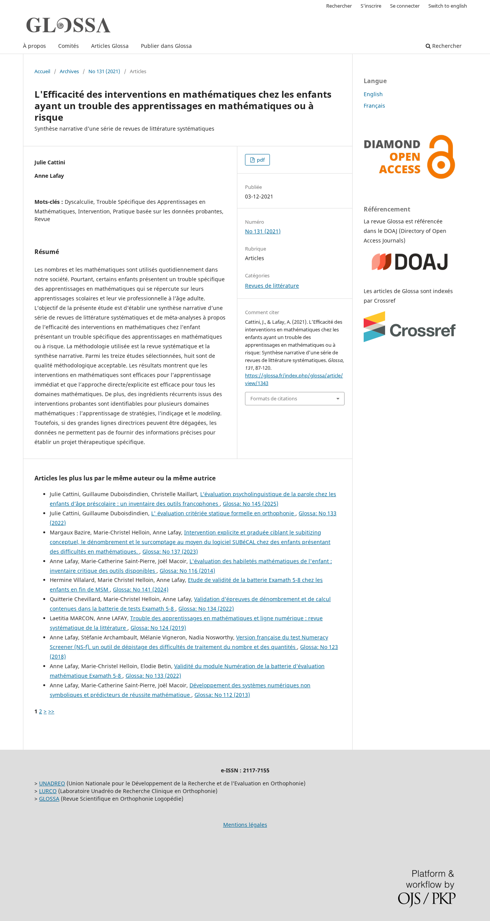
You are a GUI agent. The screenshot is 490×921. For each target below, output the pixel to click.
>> (51, 711)
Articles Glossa (110, 45)
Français (374, 105)
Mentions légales (245, 824)
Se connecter (405, 5)
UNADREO (52, 783)
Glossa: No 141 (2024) (140, 589)
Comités (68, 45)
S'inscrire (371, 5)
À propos (34, 45)
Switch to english (447, 5)
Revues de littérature (272, 285)
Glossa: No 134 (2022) (206, 608)
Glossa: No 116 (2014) (187, 570)
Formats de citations (273, 398)
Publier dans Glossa (166, 45)
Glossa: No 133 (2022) (153, 675)
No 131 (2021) (104, 71)
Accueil (42, 71)
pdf (260, 159)
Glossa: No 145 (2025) (250, 503)
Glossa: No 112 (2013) (222, 694)
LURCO (48, 791)
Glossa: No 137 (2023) (170, 551)
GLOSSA (49, 798)
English (373, 94)
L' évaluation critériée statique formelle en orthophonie (223, 513)
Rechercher (446, 45)
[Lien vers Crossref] (410, 340)
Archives (69, 71)
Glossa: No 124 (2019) (158, 627)
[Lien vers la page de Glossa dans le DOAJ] (410, 276)
